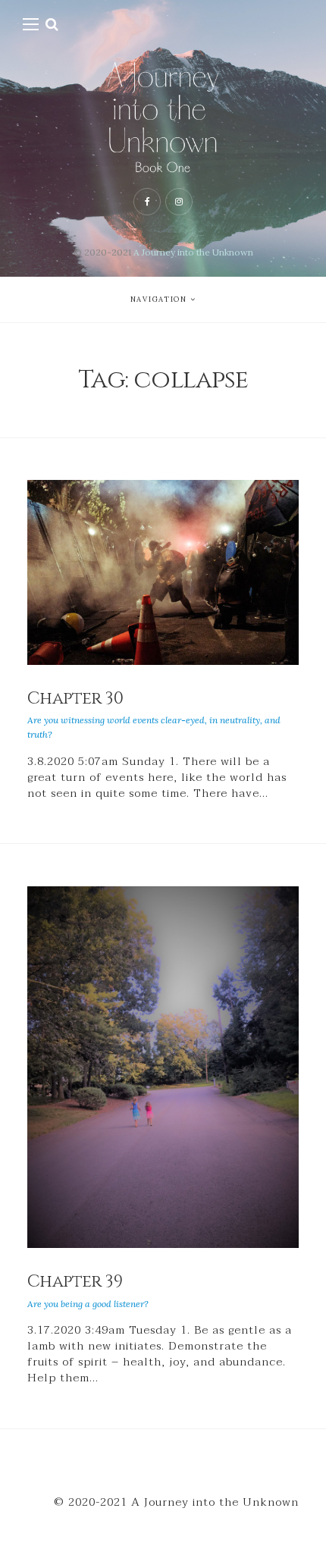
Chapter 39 (74, 1281)
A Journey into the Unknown (193, 252)
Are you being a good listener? (88, 1303)
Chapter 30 (75, 698)
